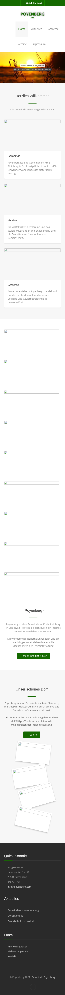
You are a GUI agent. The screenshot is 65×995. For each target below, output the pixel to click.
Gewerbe (13, 285)
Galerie (34, 734)
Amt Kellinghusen (18, 946)
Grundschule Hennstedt (21, 921)
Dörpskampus (15, 915)
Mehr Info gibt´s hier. (35, 655)
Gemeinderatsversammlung (23, 910)
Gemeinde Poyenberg (43, 977)
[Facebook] (33, 987)
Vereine (12, 220)
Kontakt (12, 956)
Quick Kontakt (34, 3)
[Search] (60, 44)
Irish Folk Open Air (18, 951)
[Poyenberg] (32, 14)
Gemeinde (14, 156)
